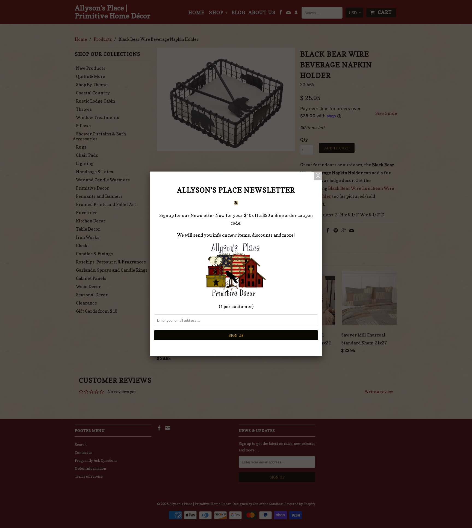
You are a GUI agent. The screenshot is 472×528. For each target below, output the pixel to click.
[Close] (318, 176)
